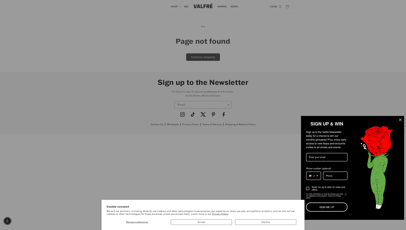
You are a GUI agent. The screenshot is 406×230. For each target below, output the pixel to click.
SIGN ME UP (326, 207)
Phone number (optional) (318, 168)
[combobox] (313, 176)
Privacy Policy (220, 214)
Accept (201, 222)
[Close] (400, 120)
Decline (266, 222)
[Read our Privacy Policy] (345, 194)
